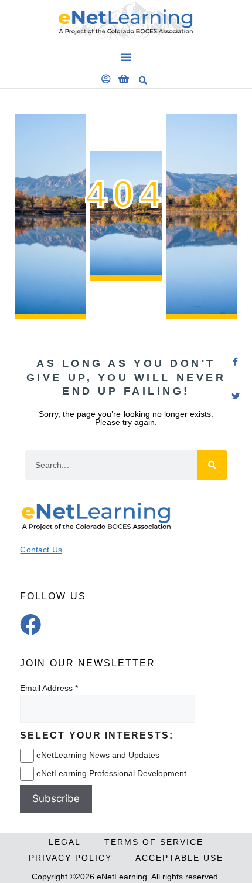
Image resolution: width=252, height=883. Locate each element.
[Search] (212, 465)
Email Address (46, 688)
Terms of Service (153, 842)
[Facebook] (30, 624)
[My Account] (106, 78)
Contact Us (41, 549)
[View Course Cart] (123, 78)
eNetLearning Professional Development (111, 773)
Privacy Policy (70, 857)
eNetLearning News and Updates (97, 755)
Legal (65, 842)
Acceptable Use (179, 857)
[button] (126, 57)
